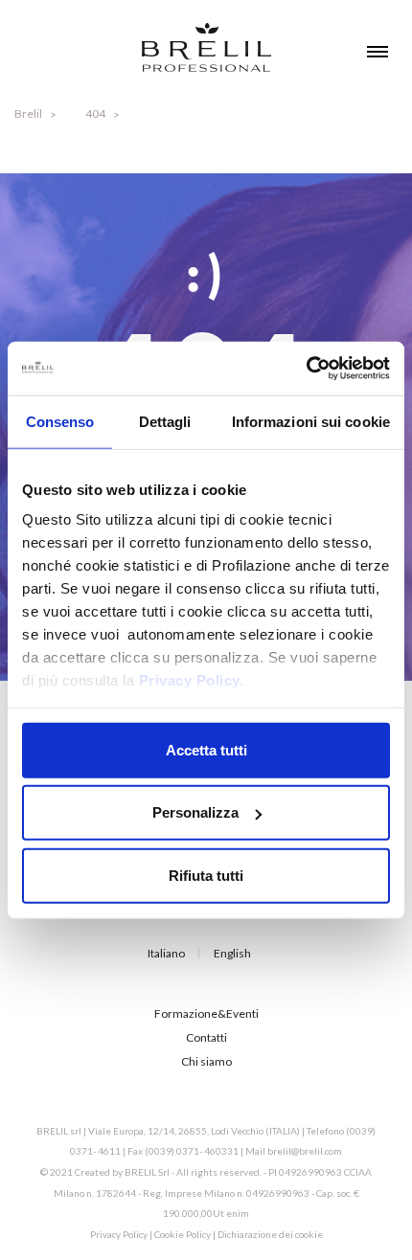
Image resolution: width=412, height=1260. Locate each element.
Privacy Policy (119, 1234)
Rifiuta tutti (206, 874)
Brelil (28, 113)
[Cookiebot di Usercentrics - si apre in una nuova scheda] (306, 368)
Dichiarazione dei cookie (270, 1234)
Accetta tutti (206, 749)
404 (95, 113)
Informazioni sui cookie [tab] (311, 421)
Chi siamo (206, 1061)
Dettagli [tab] (165, 421)
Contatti (206, 1037)
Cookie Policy (182, 1234)
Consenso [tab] (60, 421)
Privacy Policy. (191, 680)
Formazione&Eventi (206, 1013)
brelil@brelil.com (304, 1151)
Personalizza (195, 812)
